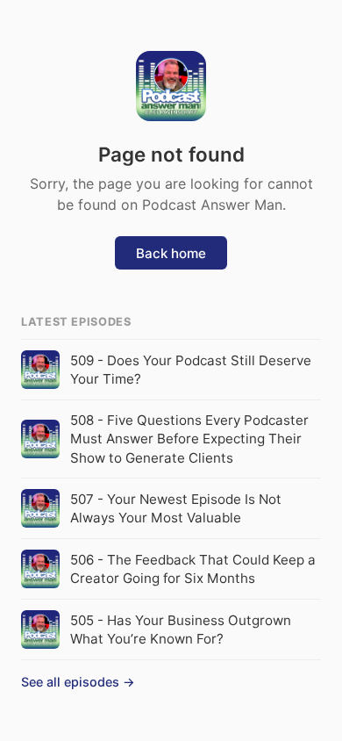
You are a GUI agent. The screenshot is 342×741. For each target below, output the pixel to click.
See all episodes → (78, 681)
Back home (171, 253)
